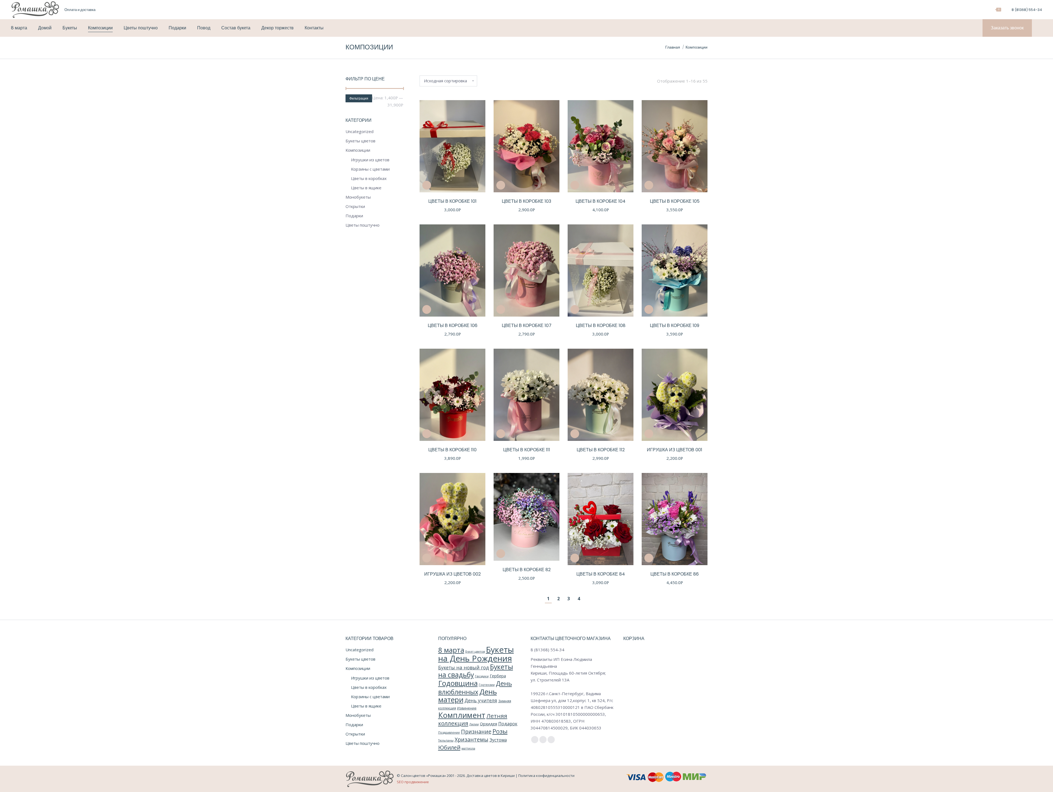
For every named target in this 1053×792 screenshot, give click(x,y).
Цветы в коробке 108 (600, 325)
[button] (426, 185)
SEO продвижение (413, 781)
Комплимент (461, 715)
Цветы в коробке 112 (601, 450)
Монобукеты (358, 197)
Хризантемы (471, 739)
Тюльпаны (446, 740)
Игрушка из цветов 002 (452, 574)
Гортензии (487, 685)
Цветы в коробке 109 (674, 325)
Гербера (498, 675)
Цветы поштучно (363, 225)
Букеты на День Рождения (476, 654)
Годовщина (458, 683)
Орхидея (488, 723)
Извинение (467, 708)
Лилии (474, 724)
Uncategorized (359, 131)
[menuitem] (79, 9)
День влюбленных (475, 687)
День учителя (481, 700)
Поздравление (449, 732)
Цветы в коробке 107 (526, 325)
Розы (500, 731)
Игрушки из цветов (370, 159)
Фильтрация (358, 98)
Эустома (498, 740)
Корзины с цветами (370, 169)
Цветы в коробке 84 (600, 574)
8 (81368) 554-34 (1027, 9)
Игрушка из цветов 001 (674, 450)
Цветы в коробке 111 (526, 450)
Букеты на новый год (463, 667)
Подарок (507, 724)
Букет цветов (475, 651)
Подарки (354, 215)
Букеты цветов (360, 140)
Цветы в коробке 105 (675, 201)
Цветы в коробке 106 (452, 325)
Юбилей (449, 747)
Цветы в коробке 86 (674, 574)
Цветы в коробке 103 (526, 201)
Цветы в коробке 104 (600, 201)
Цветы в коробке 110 (452, 450)
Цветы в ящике (366, 187)
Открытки (355, 206)
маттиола (468, 748)
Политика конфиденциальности (546, 775)
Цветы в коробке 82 (527, 569)
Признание (476, 731)
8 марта (451, 650)
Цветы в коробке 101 (452, 201)
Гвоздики (482, 676)
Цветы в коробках (369, 178)
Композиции (358, 150)
